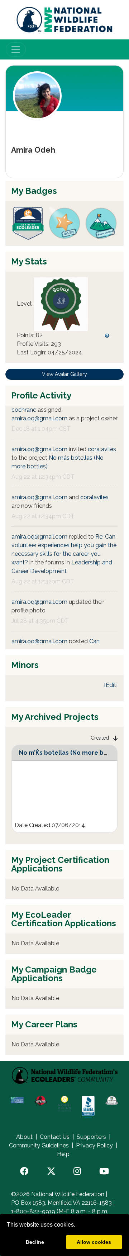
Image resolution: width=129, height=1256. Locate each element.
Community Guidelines (39, 1145)
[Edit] (111, 685)
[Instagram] (77, 1171)
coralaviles (102, 449)
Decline (35, 1242)
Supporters (91, 1136)
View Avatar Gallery (64, 374)
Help (63, 1154)
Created (100, 738)
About (24, 1136)
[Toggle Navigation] (16, 49)
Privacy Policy (94, 1145)
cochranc (23, 409)
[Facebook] (24, 1171)
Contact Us (55, 1136)
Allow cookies (94, 1242)
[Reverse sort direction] (115, 738)
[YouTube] (104, 1171)
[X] (51, 1171)
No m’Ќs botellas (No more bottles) (71, 752)
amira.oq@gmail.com (39, 418)
